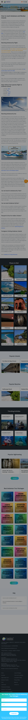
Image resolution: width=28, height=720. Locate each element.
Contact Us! (14, 713)
